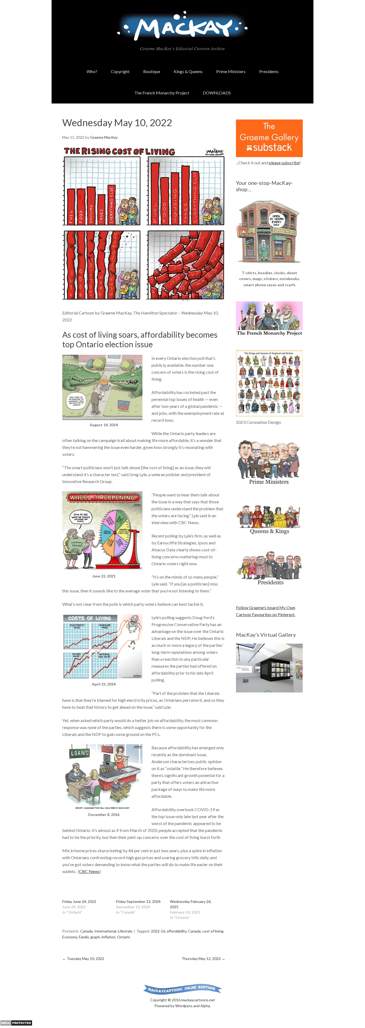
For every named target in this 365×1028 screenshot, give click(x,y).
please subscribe (284, 162)
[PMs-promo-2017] (269, 486)
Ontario (123, 937)
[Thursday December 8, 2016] (102, 808)
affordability (177, 931)
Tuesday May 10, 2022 (83, 958)
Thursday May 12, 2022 (203, 958)
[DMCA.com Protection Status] (16, 1024)
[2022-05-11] (143, 299)
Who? (92, 71)
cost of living (212, 931)
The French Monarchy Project (161, 92)
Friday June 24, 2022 (79, 901)
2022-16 (158, 931)
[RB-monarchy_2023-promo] (269, 383)
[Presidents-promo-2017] (269, 587)
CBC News (89, 871)
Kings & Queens (188, 71)
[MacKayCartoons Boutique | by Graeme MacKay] (269, 266)
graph (95, 937)
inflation (108, 937)
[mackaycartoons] (182, 37)
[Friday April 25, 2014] (102, 677)
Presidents (269, 71)
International (105, 931)
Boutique (151, 71)
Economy (69, 937)
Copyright (120, 71)
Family (84, 937)
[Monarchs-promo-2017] (269, 533)
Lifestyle (125, 931)
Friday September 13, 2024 (138, 901)
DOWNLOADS (217, 92)
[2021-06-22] (102, 569)
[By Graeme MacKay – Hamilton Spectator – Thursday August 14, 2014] (102, 418)
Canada (86, 931)
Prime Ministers (231, 71)
